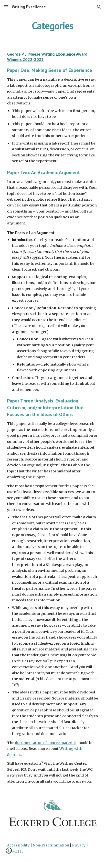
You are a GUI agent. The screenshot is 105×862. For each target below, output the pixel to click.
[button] (6, 6)
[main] (52, 25)
